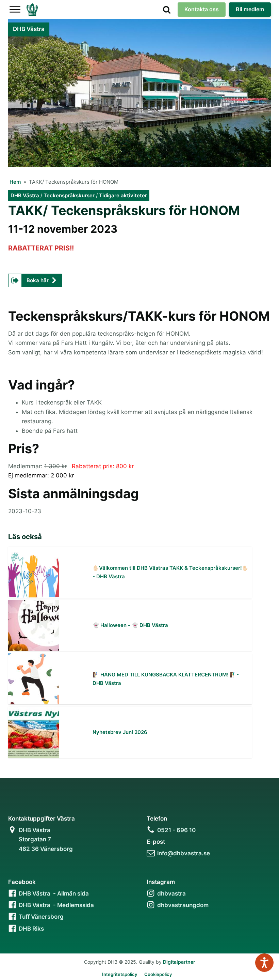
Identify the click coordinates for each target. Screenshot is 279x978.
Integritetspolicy (119, 974)
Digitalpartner (179, 962)
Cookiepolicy (158, 974)
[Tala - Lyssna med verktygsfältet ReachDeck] (264, 962)
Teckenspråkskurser (69, 195)
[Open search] (167, 9)
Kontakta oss (201, 9)
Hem (15, 182)
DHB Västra (25, 195)
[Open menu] (15, 9)
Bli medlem (250, 9)
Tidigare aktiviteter (123, 195)
